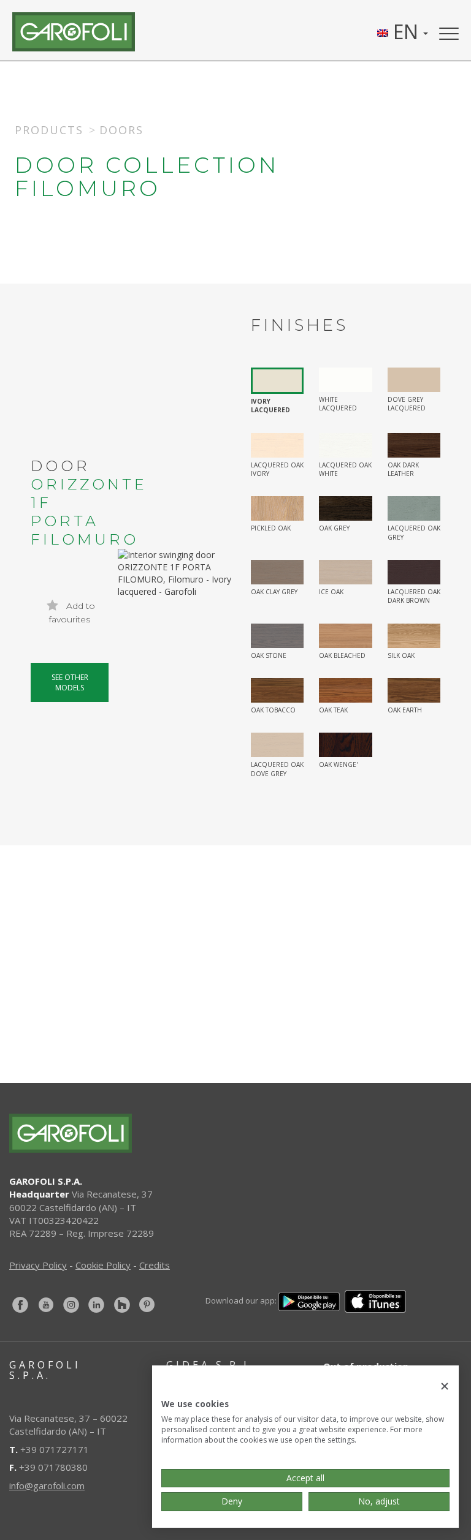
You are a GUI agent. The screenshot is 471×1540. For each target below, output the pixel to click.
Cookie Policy (103, 1265)
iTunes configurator (133, 1058)
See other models (70, 682)
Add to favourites (72, 612)
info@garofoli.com (47, 1485)
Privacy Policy (38, 1265)
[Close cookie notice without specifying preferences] (445, 1386)
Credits (154, 1265)
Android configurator (363, 1058)
